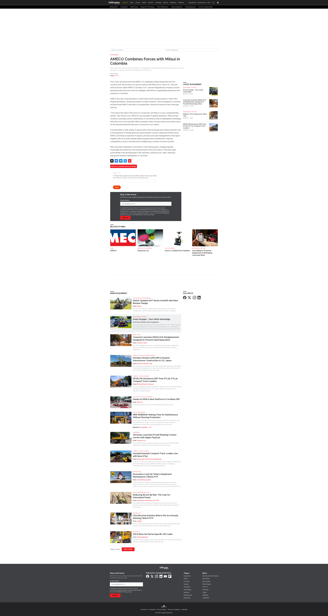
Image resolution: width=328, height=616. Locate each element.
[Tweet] (125, 161)
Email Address (125, 200)
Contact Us (144, 609)
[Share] (116, 161)
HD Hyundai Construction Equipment (149, 459)
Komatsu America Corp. (144, 363)
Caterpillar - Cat (145, 427)
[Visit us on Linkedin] (199, 297)
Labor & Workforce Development (144, 355)
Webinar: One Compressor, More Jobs (195, 115)
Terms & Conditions (174, 609)
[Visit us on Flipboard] (169, 576)
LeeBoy (139, 521)
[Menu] (218, 2)
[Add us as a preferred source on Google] (129, 161)
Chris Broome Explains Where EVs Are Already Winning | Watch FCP (155, 516)
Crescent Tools (141, 343)
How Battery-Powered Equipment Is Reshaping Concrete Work (202, 253)
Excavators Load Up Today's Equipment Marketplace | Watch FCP (152, 475)
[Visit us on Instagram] (194, 297)
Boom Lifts (136, 531)
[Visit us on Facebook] (184, 297)
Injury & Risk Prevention (141, 492)
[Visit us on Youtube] (165, 576)
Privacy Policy (150, 214)
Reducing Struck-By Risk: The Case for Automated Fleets (151, 496)
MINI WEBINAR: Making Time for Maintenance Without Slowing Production (155, 416)
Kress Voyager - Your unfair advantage (193, 91)
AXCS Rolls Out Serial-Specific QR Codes (153, 534)
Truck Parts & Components (142, 298)
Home (112, 248)
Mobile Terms (139, 214)
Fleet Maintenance (139, 412)
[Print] (112, 161)
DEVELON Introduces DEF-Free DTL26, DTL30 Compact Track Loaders (194, 126)
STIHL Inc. (139, 402)
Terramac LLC (141, 440)
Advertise (153, 609)
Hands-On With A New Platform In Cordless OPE (156, 399)
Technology (137, 513)
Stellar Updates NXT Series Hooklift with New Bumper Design (155, 301)
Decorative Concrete (145, 248)
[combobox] (136, 50)
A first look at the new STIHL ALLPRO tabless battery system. (153, 405)
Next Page (128, 549)
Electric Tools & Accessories (143, 396)
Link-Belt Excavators (143, 480)
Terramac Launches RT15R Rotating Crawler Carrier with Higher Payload (154, 436)
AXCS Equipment (142, 537)
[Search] (213, 2)
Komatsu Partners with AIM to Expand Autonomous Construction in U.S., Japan (152, 359)
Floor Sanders (170, 248)
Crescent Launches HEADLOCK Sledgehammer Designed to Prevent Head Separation (194, 102)
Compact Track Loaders (141, 376)
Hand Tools (137, 334)
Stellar (138, 306)
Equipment (114, 55)
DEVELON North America (144, 384)
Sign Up (125, 218)
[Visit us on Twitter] (189, 297)
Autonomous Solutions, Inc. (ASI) (147, 500)
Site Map (184, 609)
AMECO (116, 75)
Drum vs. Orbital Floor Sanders (177, 251)
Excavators (137, 471)
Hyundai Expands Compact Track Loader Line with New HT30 (155, 454)
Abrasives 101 (143, 251)
